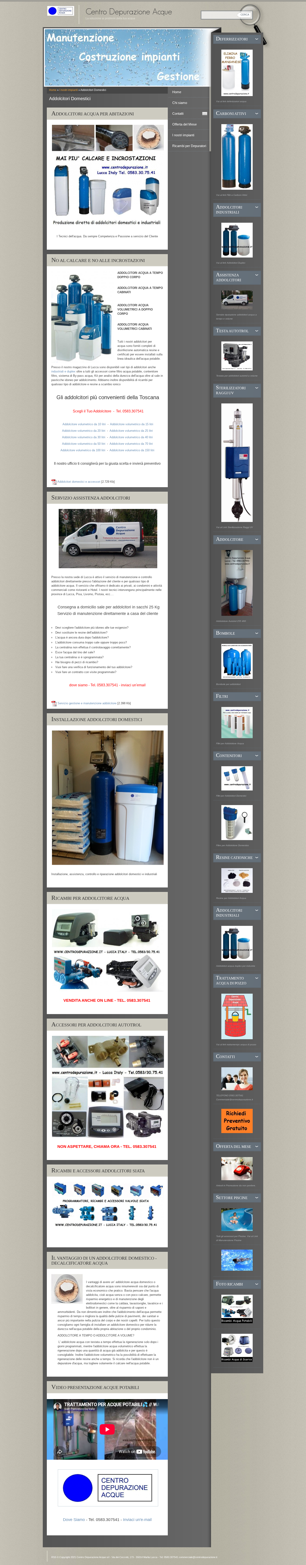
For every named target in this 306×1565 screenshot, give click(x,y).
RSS (53, 1557)
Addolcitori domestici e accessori (78, 481)
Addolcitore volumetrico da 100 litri (82, 450)
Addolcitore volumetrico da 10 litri (84, 424)
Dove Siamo (74, 1519)
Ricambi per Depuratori (189, 146)
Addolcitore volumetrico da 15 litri (131, 424)
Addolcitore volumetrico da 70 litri (131, 443)
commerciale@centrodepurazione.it (198, 1557)
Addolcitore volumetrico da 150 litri (132, 450)
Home (52, 90)
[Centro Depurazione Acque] (60, 11)
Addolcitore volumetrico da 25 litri (131, 430)
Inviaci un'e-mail (137, 1519)
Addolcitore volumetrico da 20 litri (83, 430)
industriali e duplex (63, 371)
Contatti (177, 113)
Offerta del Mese (184, 124)
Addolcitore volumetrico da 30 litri (83, 437)
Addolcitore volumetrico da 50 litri (83, 443)
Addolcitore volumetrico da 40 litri (131, 437)
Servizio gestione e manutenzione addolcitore (87, 703)
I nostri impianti (68, 90)
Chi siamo (179, 103)
